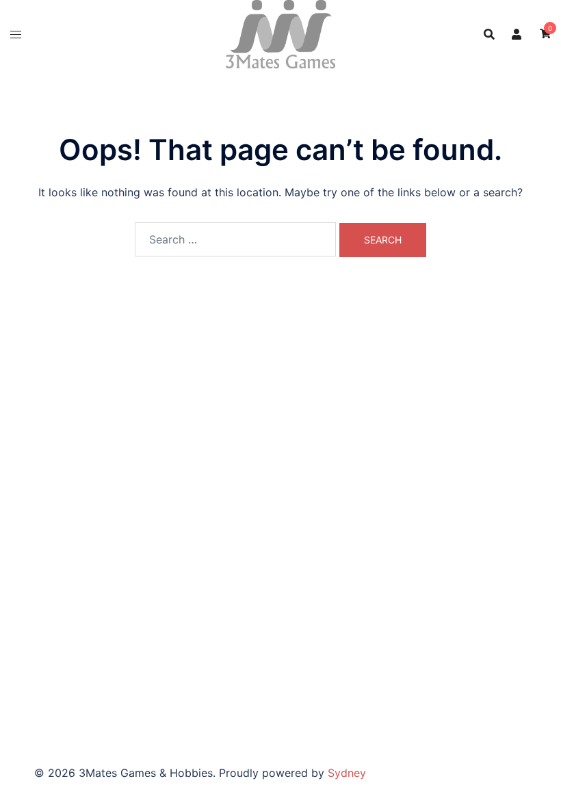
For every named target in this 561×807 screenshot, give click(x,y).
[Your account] (517, 34)
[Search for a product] (489, 34)
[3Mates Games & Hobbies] (280, 33)
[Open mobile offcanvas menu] (15, 34)
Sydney (347, 773)
